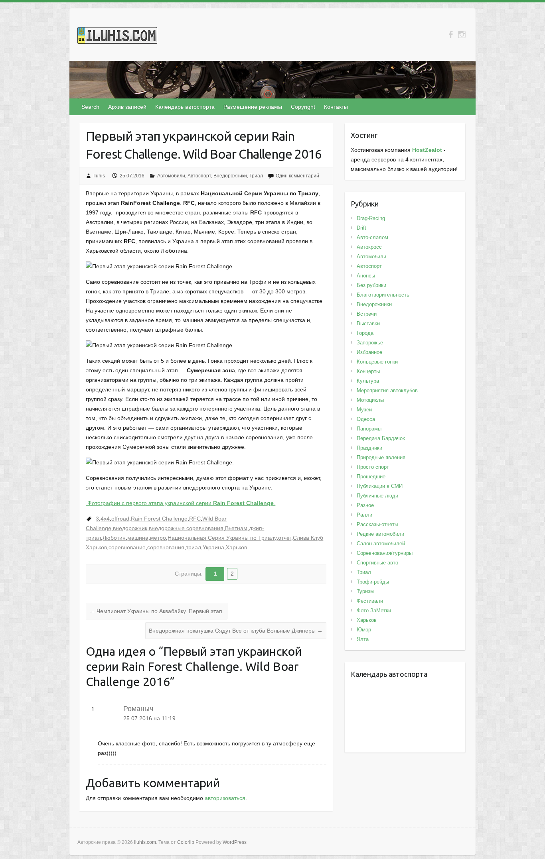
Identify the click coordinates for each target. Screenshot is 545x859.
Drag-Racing (371, 218)
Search (90, 107)
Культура (368, 381)
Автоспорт (199, 176)
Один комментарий (297, 176)
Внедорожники (230, 176)
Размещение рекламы (252, 107)
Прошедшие (371, 477)
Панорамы (369, 429)
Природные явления (381, 457)
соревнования (165, 547)
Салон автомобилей (381, 543)
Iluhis (99, 176)
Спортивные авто (377, 563)
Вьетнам (236, 528)
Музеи (364, 410)
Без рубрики (371, 285)
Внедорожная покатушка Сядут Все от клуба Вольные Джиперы (236, 630)
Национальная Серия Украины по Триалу (222, 538)
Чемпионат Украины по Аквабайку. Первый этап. (156, 611)
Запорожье (370, 343)
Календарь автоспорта (185, 107)
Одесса (366, 419)
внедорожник (130, 528)
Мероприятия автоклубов (387, 390)
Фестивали (370, 601)
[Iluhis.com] (117, 37)
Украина (213, 547)
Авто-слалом (372, 237)
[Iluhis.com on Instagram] (461, 34)
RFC (195, 518)
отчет (284, 538)
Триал (256, 176)
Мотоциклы (370, 400)
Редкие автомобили (380, 534)
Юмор (364, 630)
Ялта (363, 639)
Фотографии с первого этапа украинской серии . (180, 503)
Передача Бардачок (381, 438)
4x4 (105, 518)
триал (193, 547)
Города (365, 333)
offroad (120, 518)
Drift (361, 228)
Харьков (236, 547)
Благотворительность (383, 295)
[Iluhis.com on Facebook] (450, 34)
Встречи (367, 314)
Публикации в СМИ (380, 486)
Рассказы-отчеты (377, 524)
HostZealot (427, 150)
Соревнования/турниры (385, 553)
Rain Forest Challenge (159, 518)
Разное (365, 505)
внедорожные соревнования (186, 528)
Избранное (369, 352)
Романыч (138, 709)
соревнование (127, 547)
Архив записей (127, 107)
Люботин (114, 538)
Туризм (365, 591)
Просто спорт (373, 467)
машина (137, 538)
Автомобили (171, 176)
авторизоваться (225, 798)
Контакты (336, 107)
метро (158, 538)
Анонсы (366, 276)
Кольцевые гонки (377, 362)
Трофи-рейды (373, 582)
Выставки (368, 323)
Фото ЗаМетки (374, 610)
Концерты (368, 371)
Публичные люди (377, 496)
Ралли (364, 515)
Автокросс (369, 247)
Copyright (303, 107)
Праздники (369, 448)
